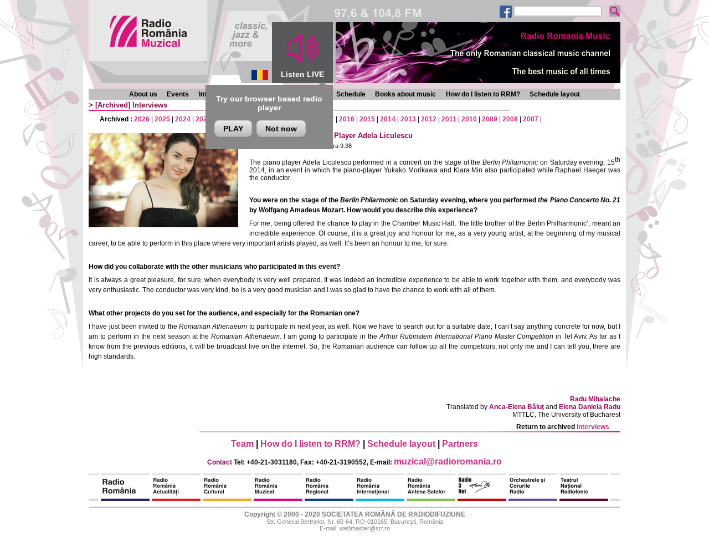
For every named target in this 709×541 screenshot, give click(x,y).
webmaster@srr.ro (365, 528)
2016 (346, 119)
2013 (408, 119)
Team (242, 443)
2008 (510, 119)
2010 (469, 119)
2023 (203, 119)
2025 (162, 119)
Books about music (405, 94)
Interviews (149, 105)
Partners (460, 443)
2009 (489, 119)
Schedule (351, 94)
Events (178, 94)
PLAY (233, 128)
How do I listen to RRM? (483, 94)
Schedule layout (555, 94)
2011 (448, 119)
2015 (367, 119)
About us (143, 94)
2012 (428, 119)
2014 (387, 119)
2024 (183, 119)
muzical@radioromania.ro (448, 461)
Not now (281, 128)
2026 (142, 119)
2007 (530, 119)
